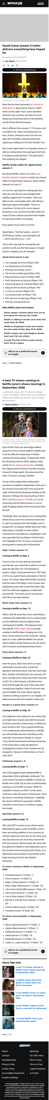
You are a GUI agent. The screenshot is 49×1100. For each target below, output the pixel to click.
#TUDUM (6, 235)
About (5, 1051)
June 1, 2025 (25, 239)
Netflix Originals (16, 363)
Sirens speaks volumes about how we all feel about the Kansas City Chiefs (24, 314)
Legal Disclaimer (37, 1068)
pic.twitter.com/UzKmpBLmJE (26, 235)
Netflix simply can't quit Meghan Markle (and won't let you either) (24, 334)
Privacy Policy (8, 1064)
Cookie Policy (8, 1068)
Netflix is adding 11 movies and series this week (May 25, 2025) (25, 321)
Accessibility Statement (13, 1073)
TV (10, 1034)
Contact (5, 1055)
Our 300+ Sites (37, 1055)
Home (4, 363)
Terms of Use (36, 1064)
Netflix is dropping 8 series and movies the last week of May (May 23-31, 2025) (23, 327)
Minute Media (14, 1083)
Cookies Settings (10, 1077)
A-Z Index (34, 1073)
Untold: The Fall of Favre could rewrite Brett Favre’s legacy (23, 341)
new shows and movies (23, 465)
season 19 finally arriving (23, 499)
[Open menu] (3, 3)
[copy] (17, 65)
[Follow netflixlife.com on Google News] (43, 353)
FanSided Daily (9, 1060)
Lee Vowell (9, 61)
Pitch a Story (36, 1060)
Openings (34, 1051)
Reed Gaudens (11, 404)
